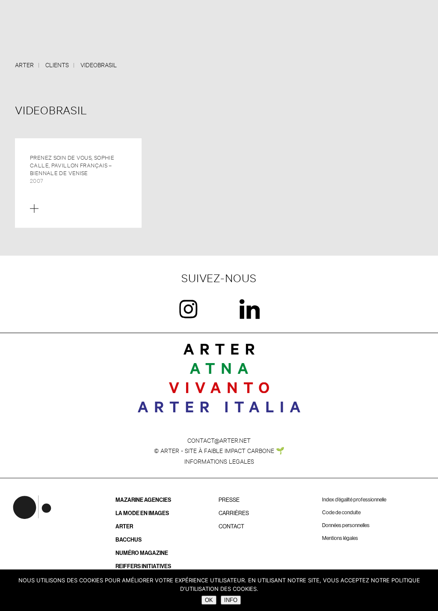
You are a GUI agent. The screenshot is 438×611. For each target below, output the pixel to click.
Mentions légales (340, 538)
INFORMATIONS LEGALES (219, 461)
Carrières (234, 513)
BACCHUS (128, 539)
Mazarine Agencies (143, 500)
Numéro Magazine (141, 553)
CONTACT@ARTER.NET (219, 440)
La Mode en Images (142, 513)
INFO (230, 600)
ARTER (124, 526)
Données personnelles (346, 525)
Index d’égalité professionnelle (354, 500)
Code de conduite (341, 513)
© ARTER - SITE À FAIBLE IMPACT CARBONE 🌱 (219, 450)
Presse (229, 500)
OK (209, 600)
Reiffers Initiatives (143, 566)
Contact (231, 526)
